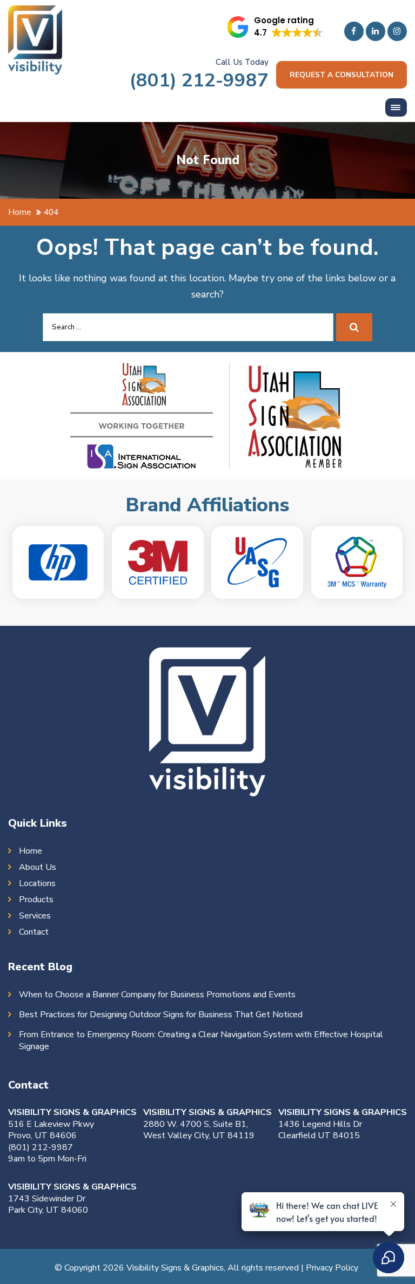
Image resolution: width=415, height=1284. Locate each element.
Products (36, 899)
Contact (34, 932)
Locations (37, 883)
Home (30, 851)
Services (35, 916)
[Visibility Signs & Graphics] (35, 13)
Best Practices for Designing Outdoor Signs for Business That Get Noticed (161, 1015)
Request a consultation (341, 75)
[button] (275, 27)
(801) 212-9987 (199, 80)
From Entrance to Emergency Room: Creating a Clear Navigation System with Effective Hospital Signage (201, 1040)
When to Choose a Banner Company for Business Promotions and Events (157, 995)
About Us (37, 867)
